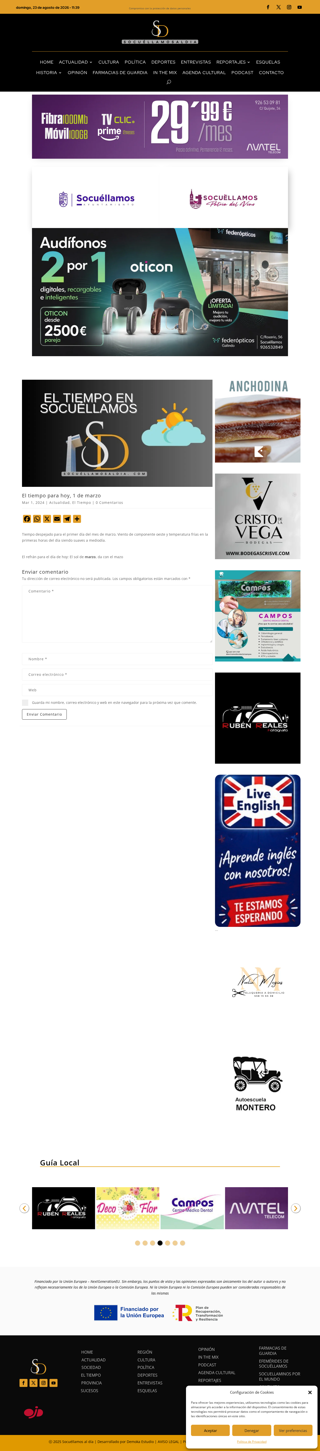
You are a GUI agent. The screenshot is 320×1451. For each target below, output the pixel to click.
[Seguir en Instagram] (289, 7)
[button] (310, 1392)
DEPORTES (164, 62)
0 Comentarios (109, 502)
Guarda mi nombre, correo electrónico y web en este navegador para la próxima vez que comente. (114, 702)
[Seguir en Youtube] (300, 7)
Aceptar (210, 1430)
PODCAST (243, 72)
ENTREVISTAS (196, 62)
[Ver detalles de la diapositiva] (63, 1208)
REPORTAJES (231, 62)
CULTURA (108, 62)
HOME (47, 62)
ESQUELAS (268, 62)
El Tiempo (81, 502)
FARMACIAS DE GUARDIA (120, 72)
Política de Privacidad (251, 1441)
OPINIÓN (77, 72)
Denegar (251, 1430)
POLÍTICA (135, 62)
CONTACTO (271, 72)
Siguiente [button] (295, 1208)
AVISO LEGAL (168, 1441)
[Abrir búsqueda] (160, 82)
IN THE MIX (165, 72)
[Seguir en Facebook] (268, 7)
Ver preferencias (293, 1430)
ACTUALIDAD (73, 62)
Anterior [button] (24, 1208)
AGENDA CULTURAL (204, 72)
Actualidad (59, 502)
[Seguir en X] (278, 7)
